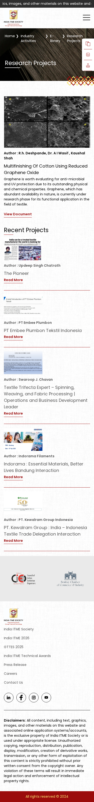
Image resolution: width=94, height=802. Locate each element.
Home (10, 36)
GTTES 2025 (13, 647)
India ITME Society (19, 629)
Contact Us (13, 682)
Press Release (15, 664)
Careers (10, 673)
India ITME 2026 (16, 638)
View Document (18, 214)
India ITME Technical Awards (27, 655)
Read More (13, 279)
